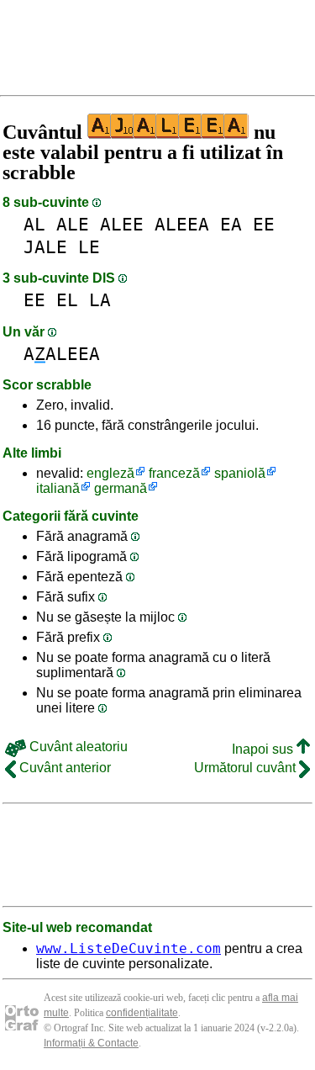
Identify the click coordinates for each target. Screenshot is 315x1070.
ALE (72, 224)
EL (67, 299)
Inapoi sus (264, 749)
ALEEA (182, 224)
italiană (58, 488)
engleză (110, 473)
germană (120, 488)
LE (89, 246)
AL (34, 224)
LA (100, 299)
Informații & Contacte (91, 1043)
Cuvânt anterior (63, 767)
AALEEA (62, 353)
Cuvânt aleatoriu (77, 746)
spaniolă (239, 473)
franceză (174, 473)
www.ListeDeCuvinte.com (128, 948)
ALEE (122, 224)
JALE (45, 246)
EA (231, 224)
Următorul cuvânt (246, 767)
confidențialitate (142, 1013)
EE (264, 224)
